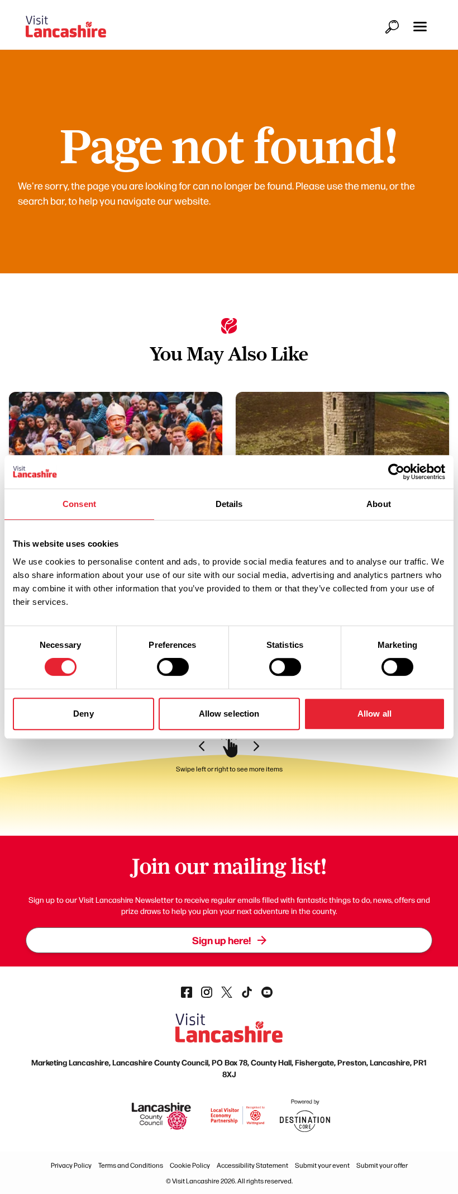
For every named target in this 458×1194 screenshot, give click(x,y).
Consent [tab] (79, 504)
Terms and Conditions (130, 1164)
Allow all (374, 713)
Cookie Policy (190, 1164)
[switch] (173, 667)
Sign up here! (221, 940)
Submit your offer (382, 1164)
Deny (83, 713)
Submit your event (322, 1164)
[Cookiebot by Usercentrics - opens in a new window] (396, 471)
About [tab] (378, 504)
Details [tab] (229, 504)
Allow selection (229, 713)
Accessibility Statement (252, 1164)
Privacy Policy (71, 1164)
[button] (420, 26)
